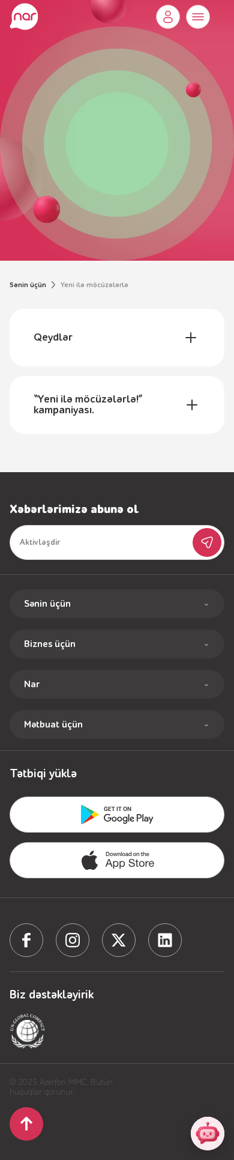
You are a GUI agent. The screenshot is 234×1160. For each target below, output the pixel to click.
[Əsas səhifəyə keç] (24, 16)
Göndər (207, 542)
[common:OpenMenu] (198, 17)
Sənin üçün (28, 285)
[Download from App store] (117, 815)
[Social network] (26, 940)
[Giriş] (168, 17)
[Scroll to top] (26, 1124)
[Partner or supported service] (28, 1031)
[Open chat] (207, 1133)
